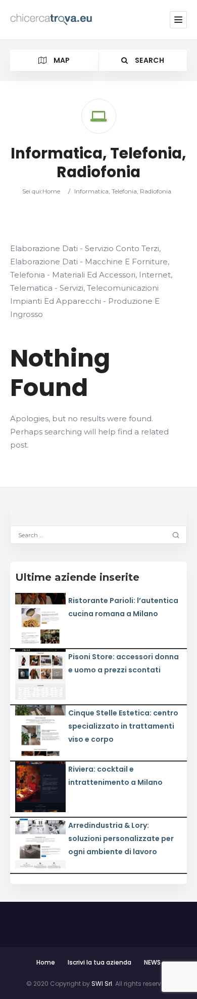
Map (61, 60)
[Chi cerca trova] (51, 20)
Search (148, 60)
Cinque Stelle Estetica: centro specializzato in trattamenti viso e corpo (123, 726)
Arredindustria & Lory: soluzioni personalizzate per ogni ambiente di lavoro (121, 838)
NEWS (152, 962)
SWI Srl (101, 983)
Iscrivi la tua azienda (99, 962)
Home (51, 191)
